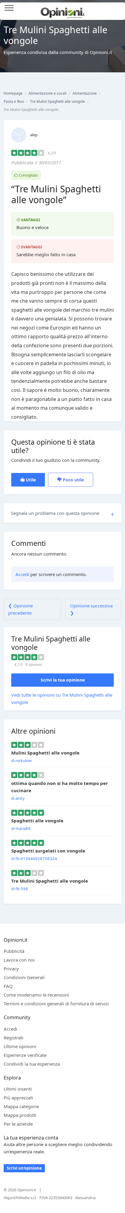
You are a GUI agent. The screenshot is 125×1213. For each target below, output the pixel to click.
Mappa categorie (21, 1106)
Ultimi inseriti (18, 1089)
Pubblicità (14, 951)
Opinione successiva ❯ (91, 609)
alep (34, 134)
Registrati (13, 1038)
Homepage (13, 93)
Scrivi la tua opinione (63, 680)
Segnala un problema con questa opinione (55, 513)
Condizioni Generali (24, 977)
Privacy (11, 969)
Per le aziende (18, 1124)
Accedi (117, 8)
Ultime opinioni (20, 1046)
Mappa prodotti (20, 1115)
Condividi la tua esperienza (32, 1064)
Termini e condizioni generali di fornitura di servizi (56, 1003)
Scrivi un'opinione (24, 1168)
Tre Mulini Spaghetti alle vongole (57, 101)
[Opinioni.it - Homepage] (63, 11)
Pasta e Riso (14, 101)
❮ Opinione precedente (20, 609)
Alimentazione (85, 93)
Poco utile (73, 480)
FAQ (8, 986)
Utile (30, 480)
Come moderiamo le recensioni (36, 995)
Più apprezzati (18, 1098)
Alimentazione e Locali (47, 93)
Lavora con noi (19, 960)
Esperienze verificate (25, 1055)
